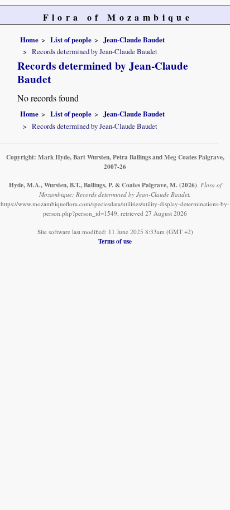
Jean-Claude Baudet (134, 40)
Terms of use (115, 241)
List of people (71, 40)
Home (29, 40)
